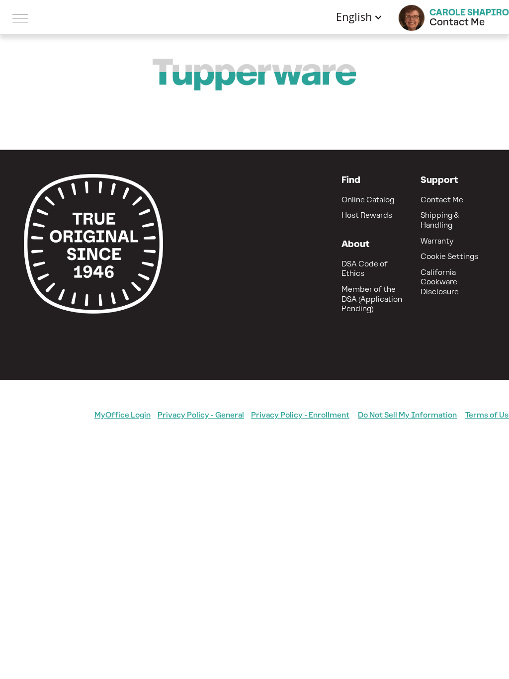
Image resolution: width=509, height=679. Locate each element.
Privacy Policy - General (201, 415)
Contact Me (442, 199)
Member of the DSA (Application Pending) (371, 299)
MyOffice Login (122, 415)
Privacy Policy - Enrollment (300, 415)
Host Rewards (366, 215)
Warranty (437, 241)
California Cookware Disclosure (440, 282)
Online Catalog (367, 199)
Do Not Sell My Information (407, 415)
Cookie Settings (449, 256)
